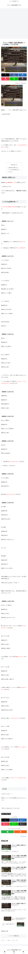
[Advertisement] (14, 24)
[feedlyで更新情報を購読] (7, 831)
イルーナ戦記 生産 (6, 813)
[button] (22, 78)
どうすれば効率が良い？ (14, 169)
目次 (12, 164)
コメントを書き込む (14, 935)
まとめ (10, 171)
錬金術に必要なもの (13, 167)
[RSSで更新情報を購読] (20, 831)
